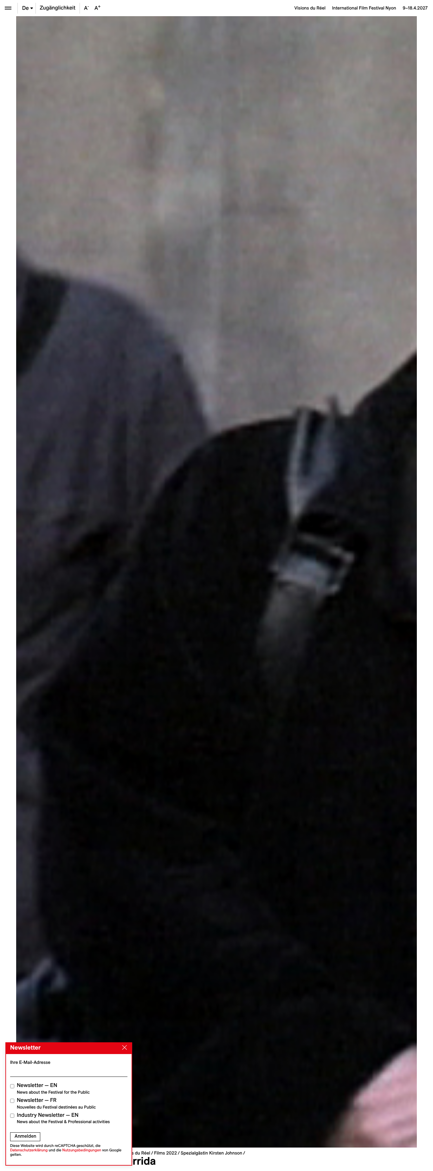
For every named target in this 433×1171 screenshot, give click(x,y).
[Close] (123, 1047)
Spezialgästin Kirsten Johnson (211, 1152)
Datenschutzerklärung (29, 1150)
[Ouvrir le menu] (8, 8)
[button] (116, 582)
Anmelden (25, 1136)
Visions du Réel (134, 1152)
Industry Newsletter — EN (63, 1118)
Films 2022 (165, 1152)
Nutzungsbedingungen (81, 1150)
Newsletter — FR (56, 1103)
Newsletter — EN (53, 1088)
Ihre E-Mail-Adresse (30, 1062)
